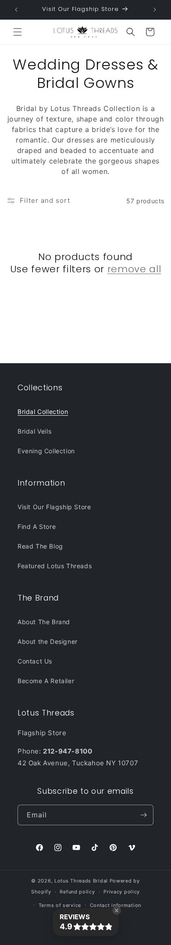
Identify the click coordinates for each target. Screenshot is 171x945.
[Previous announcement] (16, 9)
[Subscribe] (143, 815)
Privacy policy (121, 892)
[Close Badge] (116, 910)
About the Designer (48, 641)
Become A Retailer (46, 680)
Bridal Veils (34, 431)
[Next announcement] (154, 9)
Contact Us (35, 661)
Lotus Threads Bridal (81, 881)
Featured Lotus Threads (55, 566)
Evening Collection (46, 451)
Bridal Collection (43, 411)
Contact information (115, 905)
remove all (134, 269)
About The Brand (44, 621)
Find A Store (37, 526)
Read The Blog (40, 546)
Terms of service (60, 905)
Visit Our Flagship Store (54, 507)
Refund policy (77, 892)
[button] (17, 32)
